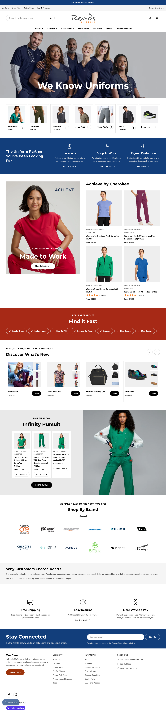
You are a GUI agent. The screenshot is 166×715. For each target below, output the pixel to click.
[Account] (149, 18)
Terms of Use (117, 643)
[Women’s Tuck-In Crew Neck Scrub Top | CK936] (104, 208)
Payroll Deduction (43, 8)
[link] (37, 366)
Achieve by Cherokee (95, 230)
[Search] (51, 18)
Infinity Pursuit (20, 451)
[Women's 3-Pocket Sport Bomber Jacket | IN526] (61, 441)
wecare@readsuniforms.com (131, 659)
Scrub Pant (129, 233)
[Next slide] (157, 352)
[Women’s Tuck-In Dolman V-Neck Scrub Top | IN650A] (22, 441)
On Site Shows (29, 8)
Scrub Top (90, 233)
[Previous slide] (150, 352)
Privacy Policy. (129, 643)
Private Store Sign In (156, 8)
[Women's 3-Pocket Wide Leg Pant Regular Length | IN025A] (42, 441)
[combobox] (30, 18)
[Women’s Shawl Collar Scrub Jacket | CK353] (104, 264)
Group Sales (16, 8)
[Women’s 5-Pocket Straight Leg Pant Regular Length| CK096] (142, 208)
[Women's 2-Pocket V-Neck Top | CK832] (142, 264)
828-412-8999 (125, 664)
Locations (5, 8)
